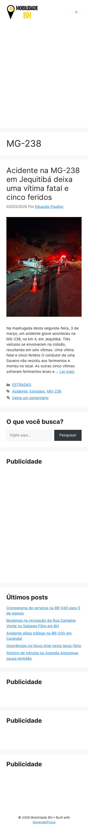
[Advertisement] (44, 74)
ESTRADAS (21, 385)
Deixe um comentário (30, 398)
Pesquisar (67, 435)
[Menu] (76, 12)
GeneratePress (44, 822)
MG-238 (54, 391)
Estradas (37, 391)
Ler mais (67, 371)
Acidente (20, 391)
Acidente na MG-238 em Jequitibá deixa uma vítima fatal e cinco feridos (43, 184)
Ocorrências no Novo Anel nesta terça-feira (43, 646)
